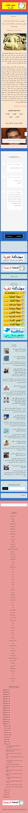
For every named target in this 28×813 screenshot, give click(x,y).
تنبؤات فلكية (12, 566)
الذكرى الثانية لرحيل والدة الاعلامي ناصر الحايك (19, 350)
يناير (6, 794)
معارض (12, 648)
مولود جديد (13, 665)
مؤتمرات (12, 630)
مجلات (12, 635)
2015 (6, 714)
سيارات (12, 592)
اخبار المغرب (12, 526)
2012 (6, 721)
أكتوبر (7, 730)
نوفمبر (7, 728)
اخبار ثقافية (12, 528)
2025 (6, 692)
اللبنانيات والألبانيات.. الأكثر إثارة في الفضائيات (19, 442)
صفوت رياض (12, 599)
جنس (13, 574)
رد (8, 170)
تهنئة (13, 569)
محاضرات (13, 637)
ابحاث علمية (12, 516)
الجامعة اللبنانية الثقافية (12, 549)
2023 (6, 696)
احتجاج (12, 518)
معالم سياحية (12, 650)
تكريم (13, 564)
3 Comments (10, 30)
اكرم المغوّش (12, 546)
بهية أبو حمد (12, 556)
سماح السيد (12, 589)
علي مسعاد (13, 615)
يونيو (7, 739)
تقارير (13, 561)
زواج (13, 587)
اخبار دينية (13, 531)
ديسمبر (7, 725)
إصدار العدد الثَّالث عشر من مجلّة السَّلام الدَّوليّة (19, 430)
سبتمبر (7, 732)
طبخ (13, 604)
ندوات (13, 673)
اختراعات (13, 536)
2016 (6, 712)
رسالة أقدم (19, 236)
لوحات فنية (12, 627)
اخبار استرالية (12, 523)
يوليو (7, 737)
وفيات (13, 680)
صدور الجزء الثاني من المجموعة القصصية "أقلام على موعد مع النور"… (19, 416)
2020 (6, 703)
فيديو (13, 622)
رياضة (13, 584)
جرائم (13, 572)
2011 (6, 723)
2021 (6, 701)
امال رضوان (13, 551)
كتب (13, 625)
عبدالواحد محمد (13, 610)
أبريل (7, 743)
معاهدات (13, 653)
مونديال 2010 (13, 668)
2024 (6, 694)
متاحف (12, 632)
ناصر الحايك (12, 670)
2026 (6, 690)
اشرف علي (13, 539)
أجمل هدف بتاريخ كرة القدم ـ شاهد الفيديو (14, 784)
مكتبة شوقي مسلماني (12, 658)
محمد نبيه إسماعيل (13, 640)
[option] (14, 137)
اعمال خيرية (12, 544)
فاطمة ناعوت (12, 617)
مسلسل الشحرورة (12, 645)
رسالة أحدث (9, 236)
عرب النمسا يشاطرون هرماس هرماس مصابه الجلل (18, 454)
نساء (13, 675)
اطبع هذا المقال (14, 276)
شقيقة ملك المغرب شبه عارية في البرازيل (20, 357)
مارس (7, 789)
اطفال (13, 541)
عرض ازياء (13, 612)
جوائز (13, 577)
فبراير (7, 792)
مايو (6, 741)
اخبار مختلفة (13, 16)
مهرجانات (13, 663)
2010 (6, 797)
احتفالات (13, 521)
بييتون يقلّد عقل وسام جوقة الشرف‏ (12, 764)
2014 (6, 717)
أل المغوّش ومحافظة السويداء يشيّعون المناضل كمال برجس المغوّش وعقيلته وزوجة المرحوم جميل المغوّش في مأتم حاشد (18, 401)
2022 (6, 699)
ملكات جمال (12, 660)
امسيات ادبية (12, 554)
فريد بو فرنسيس (13, 620)
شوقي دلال (13, 594)
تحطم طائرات (12, 559)
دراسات (12, 582)
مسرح (13, 642)
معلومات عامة (13, 655)
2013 (6, 719)
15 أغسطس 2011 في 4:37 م (12, 192)
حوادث (12, 579)
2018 (6, 708)
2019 (6, 705)
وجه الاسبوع (12, 678)
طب (13, 602)
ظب (13, 607)
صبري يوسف (12, 597)
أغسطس (8, 734)
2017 (6, 710)
